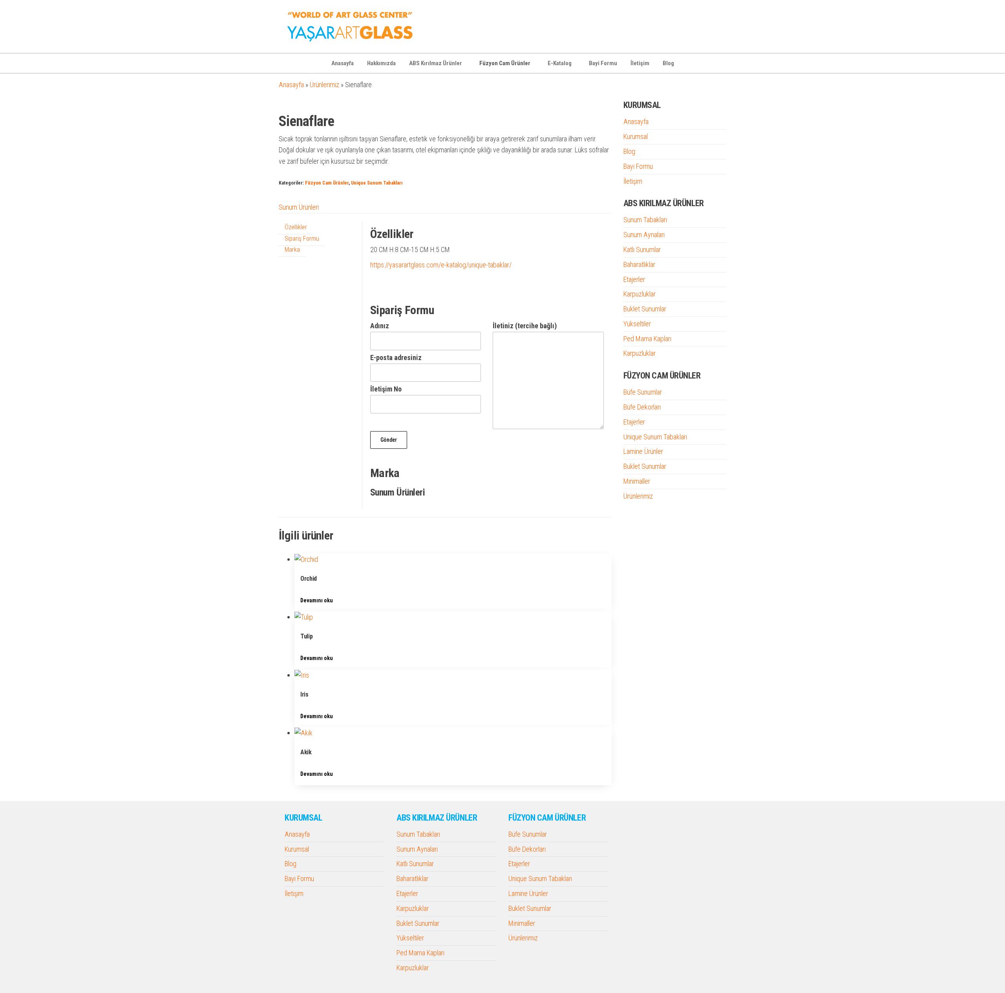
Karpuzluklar (639, 294)
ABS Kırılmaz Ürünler (435, 63)
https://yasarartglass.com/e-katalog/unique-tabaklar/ (441, 265)
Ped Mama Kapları (647, 339)
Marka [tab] (292, 249)
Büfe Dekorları (642, 407)
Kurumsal (635, 136)
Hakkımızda (381, 63)
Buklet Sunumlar (644, 309)
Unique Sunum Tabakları (377, 183)
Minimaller (636, 481)
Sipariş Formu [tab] (302, 238)
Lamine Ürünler (643, 451)
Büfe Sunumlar (642, 392)
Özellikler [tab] (296, 227)
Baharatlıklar (639, 264)
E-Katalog (560, 63)
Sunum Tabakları (645, 220)
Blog (668, 63)
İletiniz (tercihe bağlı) (525, 326)
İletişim (639, 63)
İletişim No (386, 389)
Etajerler (634, 279)
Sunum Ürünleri (299, 207)
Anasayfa (342, 63)
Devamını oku (316, 600)
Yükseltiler (637, 324)
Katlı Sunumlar (642, 249)
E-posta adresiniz (396, 357)
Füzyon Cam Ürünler (504, 63)
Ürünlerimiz (324, 84)
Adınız (379, 326)
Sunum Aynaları (644, 234)
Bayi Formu (603, 63)
